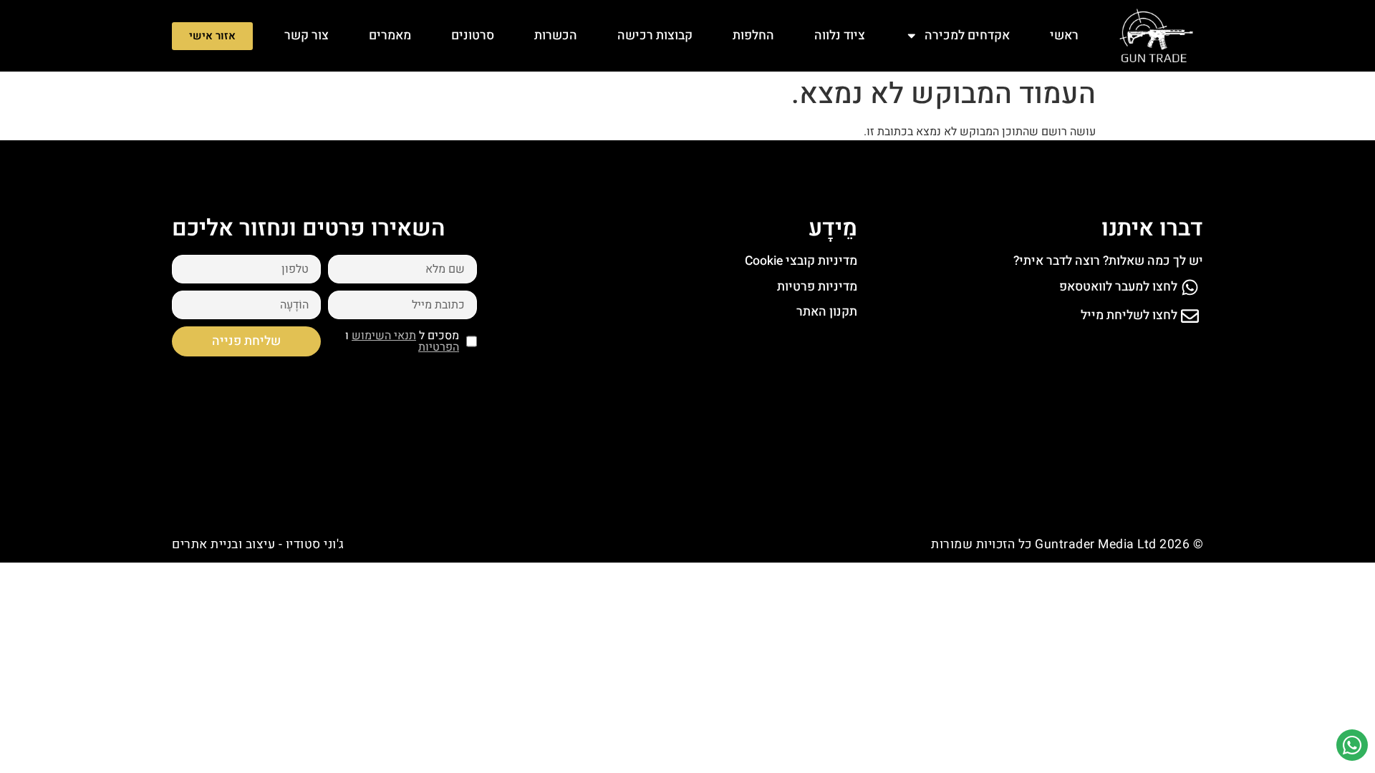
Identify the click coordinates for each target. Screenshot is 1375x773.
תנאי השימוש (384, 335)
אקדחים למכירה (967, 35)
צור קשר (306, 35)
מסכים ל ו (402, 341)
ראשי (1064, 35)
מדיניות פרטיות (817, 287)
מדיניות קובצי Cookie (801, 261)
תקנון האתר (826, 312)
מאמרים (390, 35)
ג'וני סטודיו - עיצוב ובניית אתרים (258, 544)
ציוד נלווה (839, 35)
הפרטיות (438, 347)
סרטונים (472, 35)
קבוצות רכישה (655, 35)
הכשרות (555, 35)
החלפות (753, 35)
